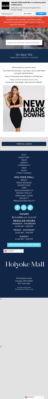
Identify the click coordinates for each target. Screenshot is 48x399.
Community (24, 165)
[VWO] (10, 14)
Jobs (24, 187)
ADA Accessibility (24, 190)
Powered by (5, 14)
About (24, 180)
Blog (24, 170)
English (10, 251)
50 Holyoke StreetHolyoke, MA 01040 (24, 279)
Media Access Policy (24, 200)
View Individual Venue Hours (24, 245)
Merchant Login (24, 195)
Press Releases (24, 182)
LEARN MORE (32, 24)
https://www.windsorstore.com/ (24, 79)
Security (24, 198)
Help (24, 167)
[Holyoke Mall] (24, 264)
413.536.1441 (24, 283)
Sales (24, 160)
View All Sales (24, 144)
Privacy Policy (24, 193)
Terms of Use (29, 289)
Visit (24, 154)
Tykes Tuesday (24, 172)
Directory (24, 157)
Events (24, 162)
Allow (41, 13)
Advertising (24, 185)
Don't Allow (28, 13)
